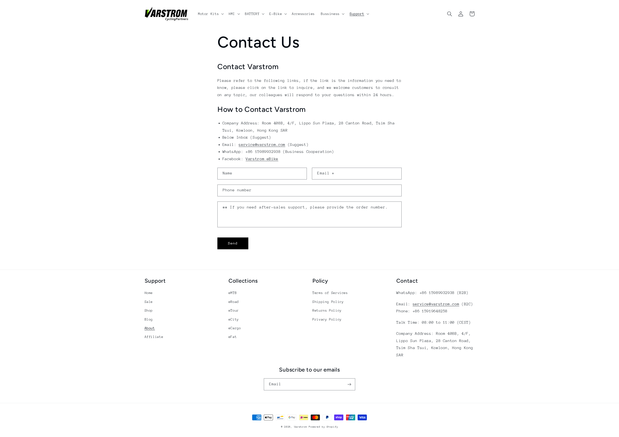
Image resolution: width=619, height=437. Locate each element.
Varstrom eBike (262, 159)
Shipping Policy (328, 302)
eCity (233, 319)
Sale (149, 302)
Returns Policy (327, 310)
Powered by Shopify (323, 426)
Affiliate (154, 337)
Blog (149, 319)
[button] (210, 13)
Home (149, 293)
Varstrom (300, 426)
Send (233, 243)
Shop (149, 310)
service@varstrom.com (262, 145)
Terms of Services (330, 293)
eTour (233, 310)
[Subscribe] (349, 384)
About (150, 328)
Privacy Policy (327, 319)
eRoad (233, 302)
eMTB (232, 293)
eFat (232, 337)
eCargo (234, 328)
